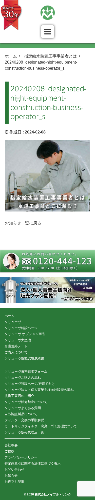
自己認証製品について (21, 414)
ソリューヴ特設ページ (21, 328)
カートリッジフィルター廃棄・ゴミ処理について (41, 426)
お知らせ (11, 475)
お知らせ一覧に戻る (23, 223)
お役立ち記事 (14, 482)
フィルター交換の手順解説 (24, 420)
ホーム (11, 56)
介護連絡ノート (16, 346)
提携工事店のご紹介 (19, 396)
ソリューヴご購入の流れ (23, 377)
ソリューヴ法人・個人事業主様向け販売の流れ (39, 390)
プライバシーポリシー (21, 457)
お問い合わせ (14, 469)
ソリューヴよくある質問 (23, 408)
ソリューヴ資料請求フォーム (26, 371)
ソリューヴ (13, 322)
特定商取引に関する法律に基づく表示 (33, 463)
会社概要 (11, 445)
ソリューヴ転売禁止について (26, 402)
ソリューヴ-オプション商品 (25, 334)
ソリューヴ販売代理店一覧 (24, 432)
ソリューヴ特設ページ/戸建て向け (30, 384)
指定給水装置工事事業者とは (50, 56)
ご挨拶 (9, 451)
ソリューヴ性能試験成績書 (24, 358)
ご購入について (16, 352)
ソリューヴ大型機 (18, 340)
